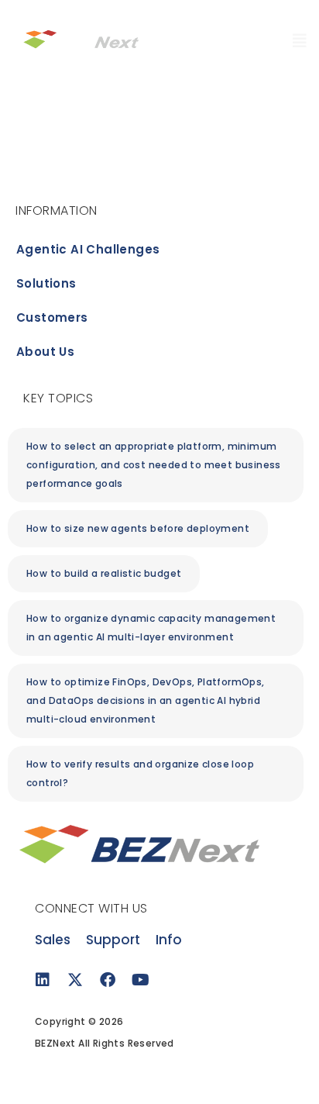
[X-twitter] (75, 979)
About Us (45, 351)
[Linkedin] (42, 979)
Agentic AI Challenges (88, 249)
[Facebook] (107, 979)
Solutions (46, 283)
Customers (52, 317)
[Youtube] (140, 979)
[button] (138, 528)
